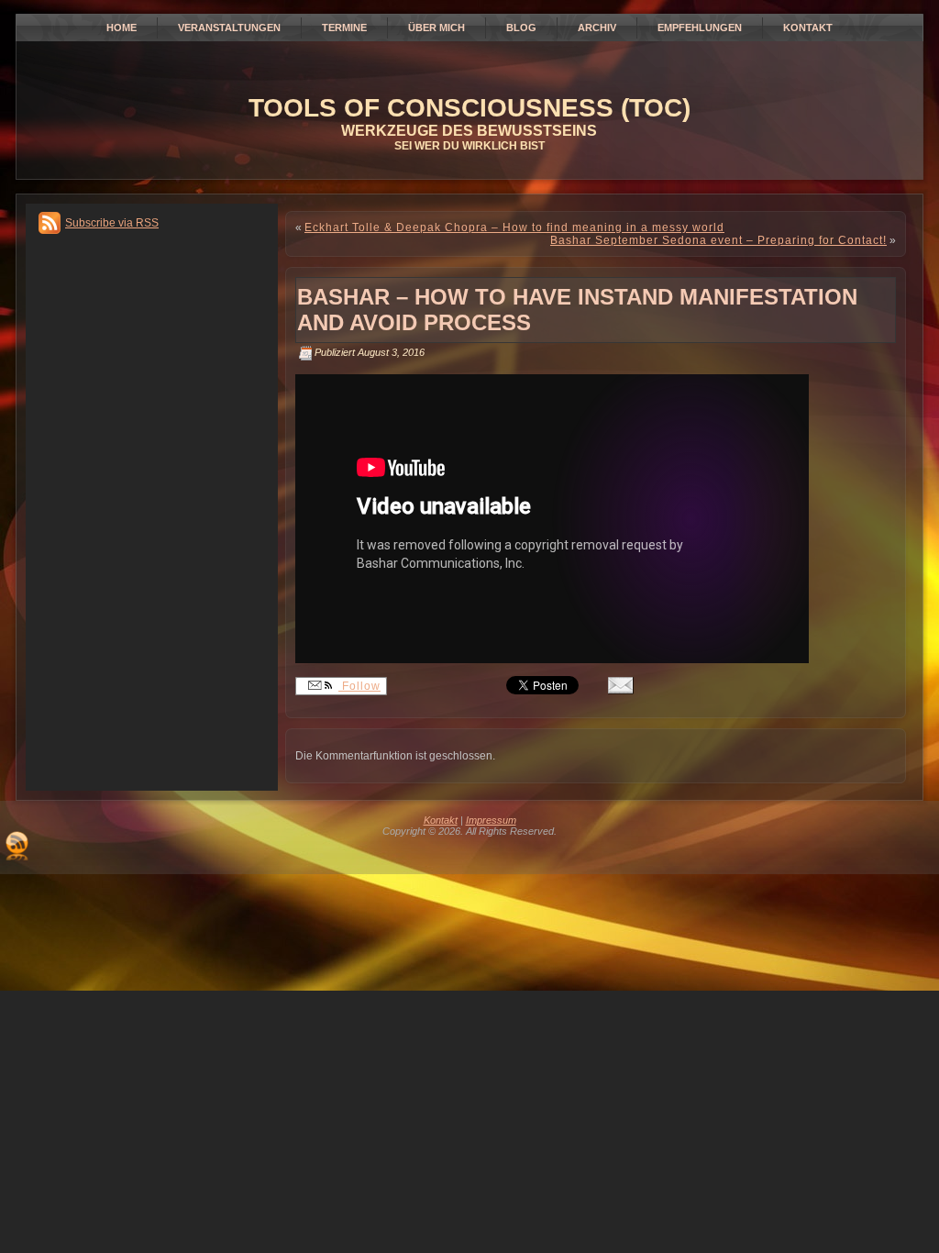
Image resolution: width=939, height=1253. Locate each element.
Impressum (491, 820)
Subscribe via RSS (112, 222)
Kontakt (441, 820)
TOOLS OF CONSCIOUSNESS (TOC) (469, 108)
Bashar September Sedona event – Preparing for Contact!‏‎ (718, 240)
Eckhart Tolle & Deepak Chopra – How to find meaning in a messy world (514, 227)
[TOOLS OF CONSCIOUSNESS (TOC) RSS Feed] (17, 845)
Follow (359, 686)
